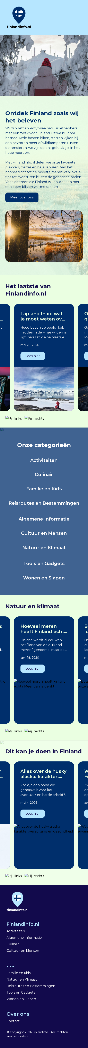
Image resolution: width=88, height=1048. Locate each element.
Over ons (18, 1014)
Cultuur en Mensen (23, 951)
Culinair (13, 944)
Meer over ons (22, 197)
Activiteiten (16, 931)
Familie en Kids (18, 973)
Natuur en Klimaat (22, 979)
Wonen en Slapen (21, 999)
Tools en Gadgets (21, 992)
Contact (13, 1021)
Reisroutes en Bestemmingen (31, 986)
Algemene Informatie (24, 938)
